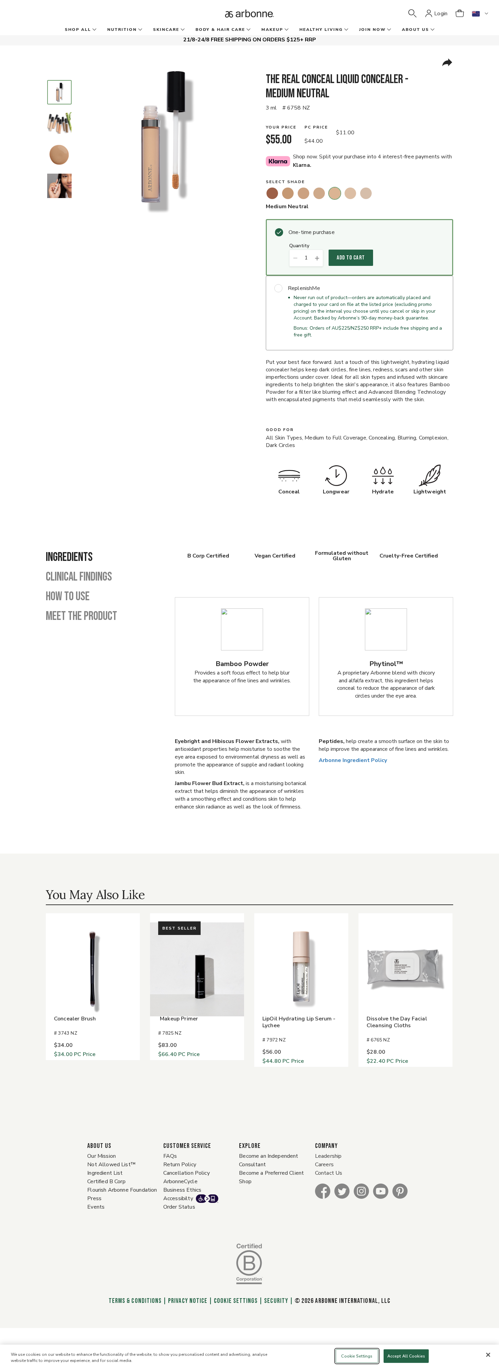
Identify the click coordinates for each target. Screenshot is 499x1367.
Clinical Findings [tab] (79, 577)
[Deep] (272, 193)
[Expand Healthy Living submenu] (345, 29)
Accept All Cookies (406, 1356)
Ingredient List (105, 1173)
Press (94, 1198)
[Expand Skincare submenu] (182, 29)
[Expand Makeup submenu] (286, 29)
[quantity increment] (317, 258)
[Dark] (287, 193)
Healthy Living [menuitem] (321, 29)
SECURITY (276, 1301)
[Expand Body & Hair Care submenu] (248, 29)
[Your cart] (460, 13)
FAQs (170, 1156)
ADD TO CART (351, 257)
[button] (412, 13)
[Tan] (303, 193)
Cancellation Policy (186, 1173)
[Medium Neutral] (334, 193)
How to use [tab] (68, 597)
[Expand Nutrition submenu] (139, 29)
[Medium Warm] (319, 193)
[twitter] (342, 1191)
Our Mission (101, 1156)
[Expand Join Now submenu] (388, 29)
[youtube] (380, 1191)
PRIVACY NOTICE (187, 1301)
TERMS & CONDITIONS (135, 1301)
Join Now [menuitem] (372, 29)
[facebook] (322, 1191)
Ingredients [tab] (69, 557)
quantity (299, 246)
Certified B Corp (106, 1181)
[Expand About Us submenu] (432, 29)
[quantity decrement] (295, 258)
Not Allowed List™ (111, 1164)
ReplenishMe (304, 288)
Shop (245, 1181)
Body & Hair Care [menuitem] (220, 29)
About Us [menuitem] (415, 29)
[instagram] (361, 1191)
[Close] (488, 1354)
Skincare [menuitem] (166, 29)
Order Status (179, 1207)
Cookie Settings (236, 1301)
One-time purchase (312, 232)
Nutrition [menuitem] (122, 29)
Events (96, 1207)
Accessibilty (178, 1198)
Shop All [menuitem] (78, 29)
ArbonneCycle (180, 1181)
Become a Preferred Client (271, 1173)
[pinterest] (400, 1191)
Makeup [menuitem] (272, 29)
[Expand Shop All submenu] (93, 29)
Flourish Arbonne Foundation (122, 1190)
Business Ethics (182, 1190)
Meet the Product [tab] (81, 616)
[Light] (350, 193)
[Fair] (365, 193)
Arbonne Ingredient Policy (353, 760)
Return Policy (179, 1164)
